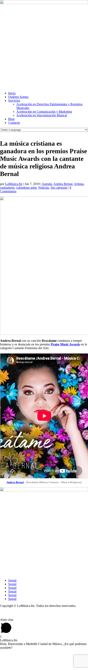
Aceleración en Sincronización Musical (41, 115)
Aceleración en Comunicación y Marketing (44, 111)
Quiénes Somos (18, 97)
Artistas (79, 184)
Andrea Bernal (62, 184)
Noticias (43, 187)
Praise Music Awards (65, 344)
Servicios (14, 100)
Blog (11, 119)
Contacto (14, 122)
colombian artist (26, 187)
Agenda (47, 184)
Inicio (12, 93)
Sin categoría (59, 187)
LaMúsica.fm (13, 184)
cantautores (7, 187)
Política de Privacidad (14, 612)
